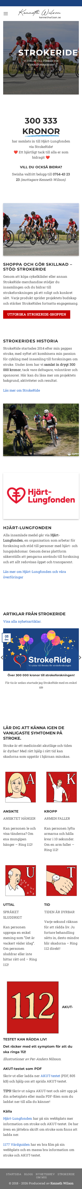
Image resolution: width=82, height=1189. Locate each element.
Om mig (41, 1177)
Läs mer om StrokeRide (21, 390)
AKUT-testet (50, 1075)
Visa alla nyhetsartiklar (22, 621)
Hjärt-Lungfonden (17, 1118)
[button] (5, 13)
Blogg (28, 1174)
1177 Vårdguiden (16, 1144)
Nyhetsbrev (45, 1174)
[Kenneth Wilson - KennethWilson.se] (39, 13)
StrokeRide (66, 1174)
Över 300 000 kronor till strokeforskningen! (41, 675)
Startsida (13, 1174)
